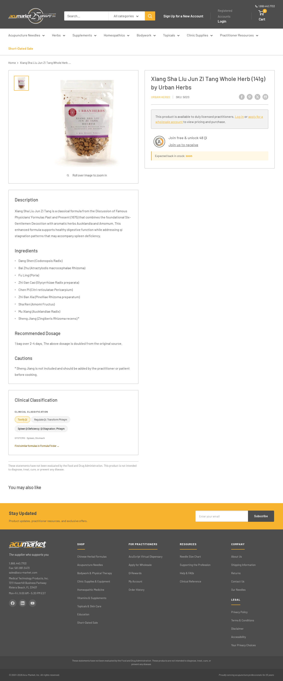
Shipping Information (243, 564)
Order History (136, 589)
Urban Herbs (160, 97)
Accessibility (238, 637)
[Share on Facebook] (242, 97)
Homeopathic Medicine (90, 589)
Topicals (169, 35)
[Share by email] (265, 97)
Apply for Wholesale (140, 564)
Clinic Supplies (197, 35)
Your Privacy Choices (243, 645)
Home (12, 62)
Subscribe (261, 516)
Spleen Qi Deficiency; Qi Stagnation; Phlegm (41, 428)
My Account (135, 581)
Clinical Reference (190, 581)
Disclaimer (237, 628)
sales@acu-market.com (23, 572)
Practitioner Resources (237, 35)
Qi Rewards (135, 573)
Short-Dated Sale (20, 48)
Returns (236, 573)
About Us (236, 556)
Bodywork (144, 35)
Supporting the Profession (195, 564)
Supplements (82, 35)
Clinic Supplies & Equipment (93, 581)
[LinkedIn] (22, 603)
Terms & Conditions (242, 620)
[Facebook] (12, 603)
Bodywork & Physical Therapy (94, 573)
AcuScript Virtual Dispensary (145, 556)
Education (83, 614)
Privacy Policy (239, 612)
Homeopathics (114, 35)
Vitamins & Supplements (91, 598)
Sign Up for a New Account (183, 16)
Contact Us (237, 581)
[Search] (150, 15)
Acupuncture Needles (24, 35)
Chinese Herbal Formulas (91, 556)
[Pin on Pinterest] (250, 97)
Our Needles (238, 589)
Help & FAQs (187, 573)
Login (222, 21)
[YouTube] (32, 603)
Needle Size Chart (190, 556)
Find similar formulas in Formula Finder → (37, 445)
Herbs (56, 35)
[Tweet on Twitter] (257, 97)
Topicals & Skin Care (89, 606)
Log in (239, 116)
